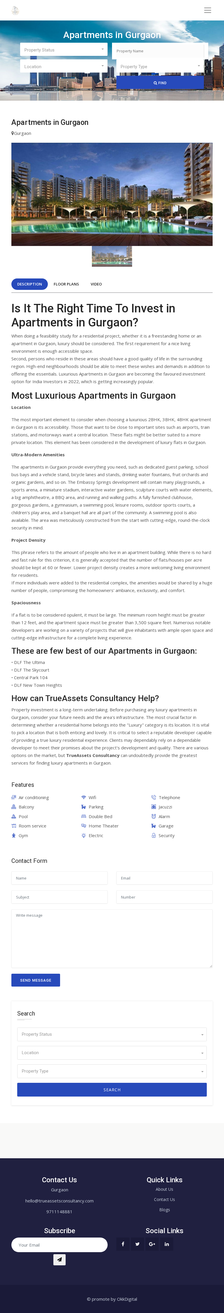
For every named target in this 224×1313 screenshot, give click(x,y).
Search (112, 1089)
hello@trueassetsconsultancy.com (59, 1201)
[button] (63, 49)
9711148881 (59, 1211)
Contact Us (164, 1199)
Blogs (164, 1209)
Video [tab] (96, 284)
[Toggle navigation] (207, 10)
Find (162, 83)
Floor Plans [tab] (66, 284)
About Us (164, 1189)
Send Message (35, 980)
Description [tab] (29, 284)
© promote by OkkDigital (112, 1299)
